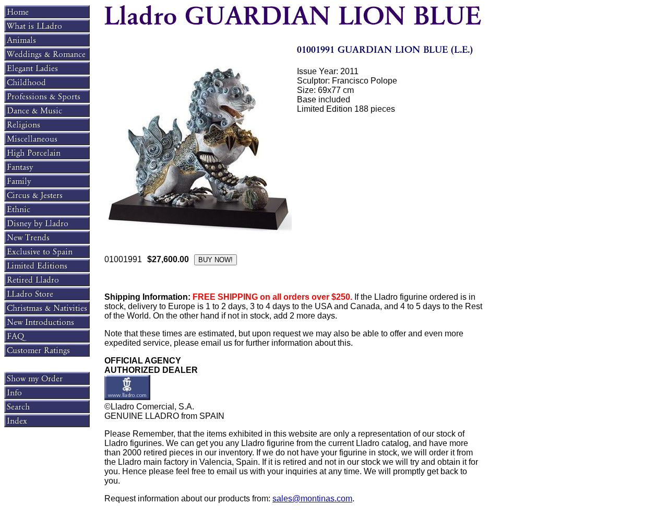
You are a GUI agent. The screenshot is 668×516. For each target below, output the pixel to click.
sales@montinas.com (312, 498)
